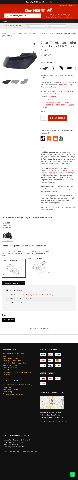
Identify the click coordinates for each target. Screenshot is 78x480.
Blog (4, 356)
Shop (9, 34)
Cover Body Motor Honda (12, 361)
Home (4, 34)
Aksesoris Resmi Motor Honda (14, 354)
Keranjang (72, 5)
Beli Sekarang (57, 117)
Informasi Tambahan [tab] (11, 283)
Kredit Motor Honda (10, 367)
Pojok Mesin (7, 370)
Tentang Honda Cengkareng (13, 394)
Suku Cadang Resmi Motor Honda (25, 34)
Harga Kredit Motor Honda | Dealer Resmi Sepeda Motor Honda (39, 10)
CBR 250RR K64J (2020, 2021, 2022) (55, 103)
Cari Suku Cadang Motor (12, 26)
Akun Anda (63, 5)
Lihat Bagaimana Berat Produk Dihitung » (40, 295)
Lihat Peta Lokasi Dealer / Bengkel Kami (54, 422)
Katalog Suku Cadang (10, 365)
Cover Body (43, 34)
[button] (5, 21)
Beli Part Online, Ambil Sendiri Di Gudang (17, 385)
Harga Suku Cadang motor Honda (15, 363)
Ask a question (8, 320)
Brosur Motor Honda (10, 358)
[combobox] (22, 16)
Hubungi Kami (8, 387)
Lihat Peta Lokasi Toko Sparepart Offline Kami (20, 451)
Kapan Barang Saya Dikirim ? (13, 389)
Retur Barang (7, 392)
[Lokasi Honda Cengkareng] (52, 408)
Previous (41, 68)
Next (76, 68)
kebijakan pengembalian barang (64, 207)
